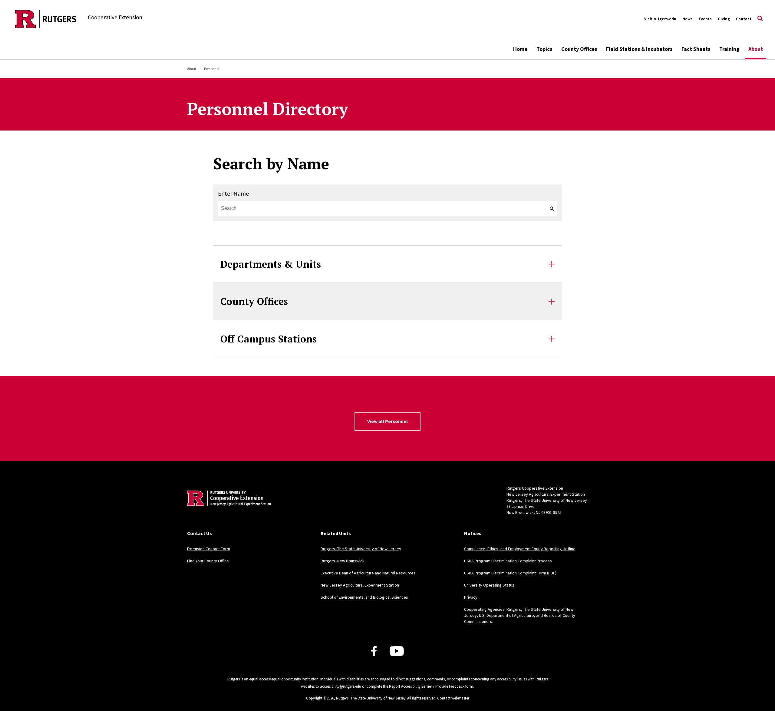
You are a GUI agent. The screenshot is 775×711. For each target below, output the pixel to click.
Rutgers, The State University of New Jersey (361, 548)
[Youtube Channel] (397, 651)
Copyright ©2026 (320, 698)
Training (729, 48)
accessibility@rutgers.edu (340, 686)
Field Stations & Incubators (639, 48)
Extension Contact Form (208, 548)
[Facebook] (374, 651)
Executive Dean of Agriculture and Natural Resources (368, 573)
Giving (724, 18)
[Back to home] (227, 507)
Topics (544, 48)
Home (520, 48)
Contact (743, 18)
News (687, 18)
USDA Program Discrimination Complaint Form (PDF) (510, 573)
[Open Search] (760, 19)
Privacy (470, 597)
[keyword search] (549, 208)
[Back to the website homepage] (46, 19)
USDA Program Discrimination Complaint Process (508, 561)
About (755, 48)
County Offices (579, 48)
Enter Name (233, 193)
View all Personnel (387, 421)
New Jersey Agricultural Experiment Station (360, 585)
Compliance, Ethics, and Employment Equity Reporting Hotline (519, 548)
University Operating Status (489, 585)
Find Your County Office (208, 561)
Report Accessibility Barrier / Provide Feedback (426, 686)
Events (705, 18)
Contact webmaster (453, 698)
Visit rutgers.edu (660, 18)
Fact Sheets (695, 48)
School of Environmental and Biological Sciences (364, 597)
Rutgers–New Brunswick (342, 561)
